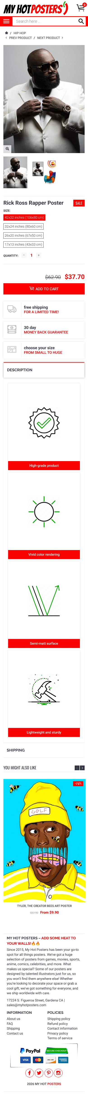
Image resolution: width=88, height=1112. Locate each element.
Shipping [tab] (16, 750)
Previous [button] (77, 767)
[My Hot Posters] (35, 8)
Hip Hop (20, 33)
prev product (21, 38)
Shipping (13, 1028)
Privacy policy (57, 1033)
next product (49, 38)
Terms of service (59, 1038)
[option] (15, 172)
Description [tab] (19, 370)
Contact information (62, 1028)
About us (13, 1019)
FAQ (10, 1024)
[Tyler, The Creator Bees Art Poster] (44, 840)
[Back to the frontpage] (6, 33)
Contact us (15, 1033)
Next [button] (82, 767)
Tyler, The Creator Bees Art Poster (44, 906)
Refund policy (57, 1024)
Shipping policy (58, 1019)
